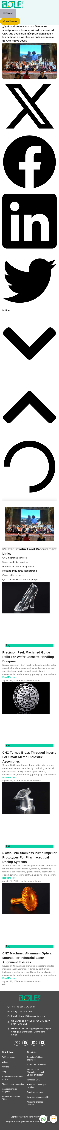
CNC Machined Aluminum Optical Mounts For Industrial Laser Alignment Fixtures (27, 958)
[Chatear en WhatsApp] (43, 1119)
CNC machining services (14, 557)
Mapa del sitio (13, 1121)
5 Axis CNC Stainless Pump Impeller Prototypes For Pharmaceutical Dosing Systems (29, 857)
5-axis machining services (15, 562)
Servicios (32, 1052)
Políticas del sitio (30, 1121)
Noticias (5, 1067)
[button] (29, 107)
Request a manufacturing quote (18, 566)
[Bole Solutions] (13, 4)
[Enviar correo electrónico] (53, 1119)
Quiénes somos (8, 1057)
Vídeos (5, 1062)
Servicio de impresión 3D (38, 1097)
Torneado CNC (33, 1080)
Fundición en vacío (35, 1092)
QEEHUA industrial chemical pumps (20, 579)
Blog (4, 1072)
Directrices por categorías (13, 1084)
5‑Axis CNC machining (37, 1065)
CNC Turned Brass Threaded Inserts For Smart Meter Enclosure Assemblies (29, 757)
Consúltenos (10, 21)
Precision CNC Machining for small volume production (35, 1072)
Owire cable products (12, 575)
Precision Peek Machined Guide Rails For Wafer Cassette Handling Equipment (28, 657)
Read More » (8, 677)
